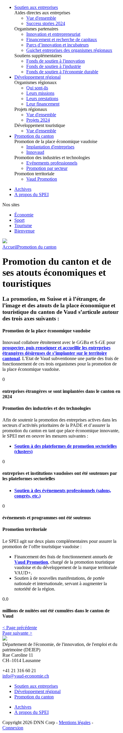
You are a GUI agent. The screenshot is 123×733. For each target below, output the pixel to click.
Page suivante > (17, 633)
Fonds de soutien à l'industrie (53, 66)
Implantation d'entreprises (50, 146)
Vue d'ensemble (41, 18)
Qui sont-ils (37, 87)
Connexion (12, 727)
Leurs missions (40, 93)
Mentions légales (74, 722)
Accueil (9, 247)
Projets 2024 (38, 120)
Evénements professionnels (51, 162)
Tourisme (23, 225)
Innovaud (35, 152)
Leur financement (42, 103)
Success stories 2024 (45, 23)
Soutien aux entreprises (36, 7)
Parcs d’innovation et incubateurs (57, 44)
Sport (19, 220)
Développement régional (37, 77)
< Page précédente (19, 627)
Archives (22, 189)
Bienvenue (24, 230)
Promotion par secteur (46, 168)
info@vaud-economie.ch (25, 675)
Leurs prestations (42, 98)
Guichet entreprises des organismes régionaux (69, 50)
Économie (23, 214)
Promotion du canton (34, 136)
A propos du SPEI (31, 194)
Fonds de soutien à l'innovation (55, 60)
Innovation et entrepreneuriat (53, 34)
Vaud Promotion (41, 179)
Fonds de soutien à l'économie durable (62, 71)
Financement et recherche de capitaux (61, 39)
